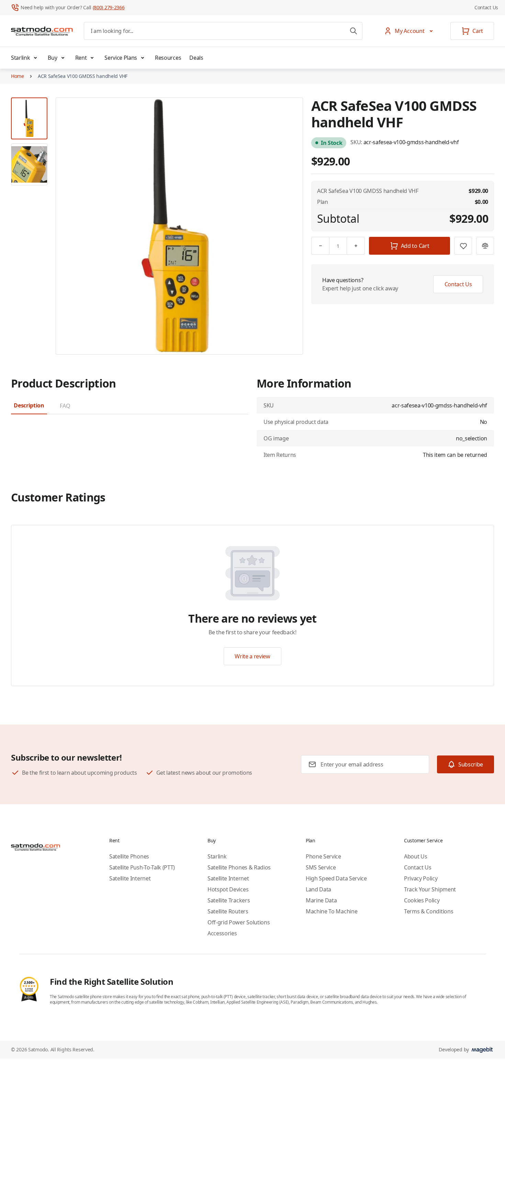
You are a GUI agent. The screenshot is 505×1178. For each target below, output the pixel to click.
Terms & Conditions (428, 911)
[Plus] (356, 246)
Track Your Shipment (430, 889)
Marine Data (321, 900)
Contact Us (486, 7)
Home (17, 76)
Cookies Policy (422, 900)
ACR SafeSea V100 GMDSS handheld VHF (82, 76)
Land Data (318, 889)
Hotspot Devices (227, 889)
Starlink (20, 57)
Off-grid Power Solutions (238, 922)
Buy (52, 57)
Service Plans (120, 57)
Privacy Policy (421, 878)
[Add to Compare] (485, 246)
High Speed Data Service (336, 878)
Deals (196, 57)
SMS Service (321, 867)
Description (29, 405)
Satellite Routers (227, 911)
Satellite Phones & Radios (239, 867)
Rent (81, 57)
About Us (415, 856)
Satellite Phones (129, 856)
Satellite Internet (129, 878)
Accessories (222, 933)
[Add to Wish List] (463, 246)
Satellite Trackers (228, 900)
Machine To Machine (331, 911)
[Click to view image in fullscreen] (179, 226)
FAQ (65, 405)
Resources (168, 57)
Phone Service (323, 856)
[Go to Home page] (42, 30)
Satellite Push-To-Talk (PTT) (142, 867)
